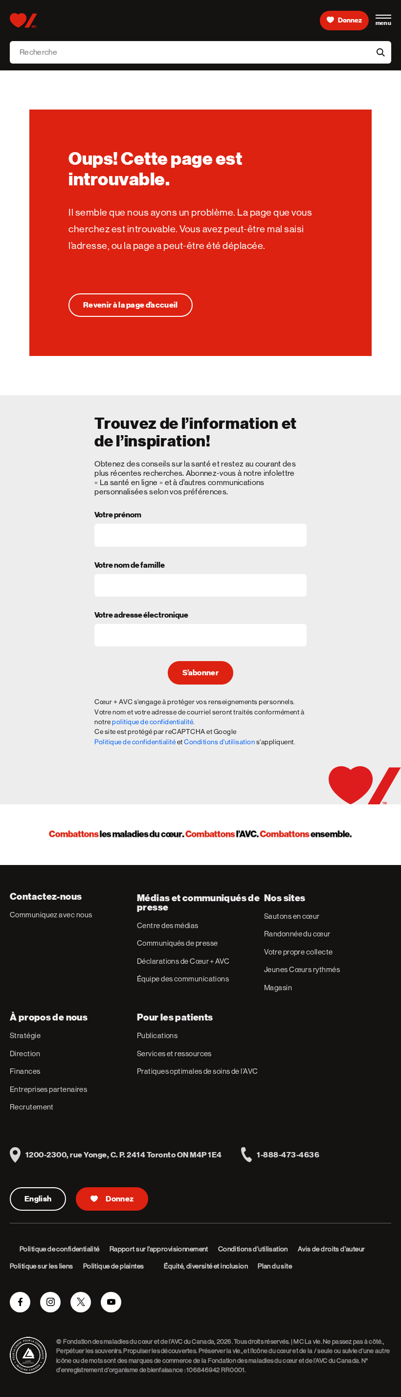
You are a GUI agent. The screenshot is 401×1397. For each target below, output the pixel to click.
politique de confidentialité (152, 722)
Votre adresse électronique (141, 615)
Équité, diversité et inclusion (206, 1266)
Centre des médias (168, 925)
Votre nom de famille (129, 565)
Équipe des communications (183, 979)
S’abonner (200, 673)
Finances (25, 1071)
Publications (157, 1035)
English (37, 1199)
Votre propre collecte (298, 952)
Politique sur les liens (41, 1266)
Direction (25, 1053)
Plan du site (275, 1266)
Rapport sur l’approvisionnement (159, 1249)
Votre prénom (117, 515)
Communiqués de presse (177, 943)
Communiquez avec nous (51, 914)
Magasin (278, 987)
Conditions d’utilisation (253, 1249)
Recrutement (32, 1107)
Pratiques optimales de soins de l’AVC (197, 1071)
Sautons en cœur (292, 916)
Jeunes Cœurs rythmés (302, 969)
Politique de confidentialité (135, 742)
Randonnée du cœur (297, 934)
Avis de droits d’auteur (331, 1249)
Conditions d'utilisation (219, 742)
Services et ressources (174, 1053)
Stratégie (25, 1035)
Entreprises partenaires (48, 1089)
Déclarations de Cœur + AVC (183, 961)
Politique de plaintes (113, 1266)
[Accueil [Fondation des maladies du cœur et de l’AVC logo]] (23, 20)
